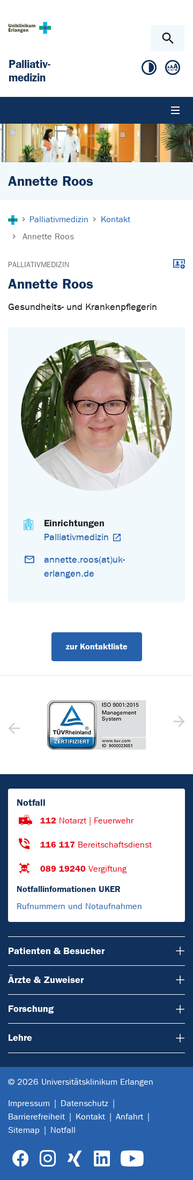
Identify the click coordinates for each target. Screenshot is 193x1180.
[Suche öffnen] (167, 38)
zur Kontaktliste (97, 646)
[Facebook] (20, 1158)
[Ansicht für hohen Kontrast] (149, 70)
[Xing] (74, 1158)
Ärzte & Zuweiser (46, 980)
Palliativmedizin (38, 264)
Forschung (31, 1009)
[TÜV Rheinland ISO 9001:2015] (96, 725)
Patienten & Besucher (56, 951)
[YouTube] (132, 1158)
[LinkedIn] (101, 1158)
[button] (177, 725)
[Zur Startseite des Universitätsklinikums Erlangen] (30, 27)
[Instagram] (48, 1158)
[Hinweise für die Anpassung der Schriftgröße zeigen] (172, 70)
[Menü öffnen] (175, 110)
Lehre (20, 1037)
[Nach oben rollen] (176, 1162)
